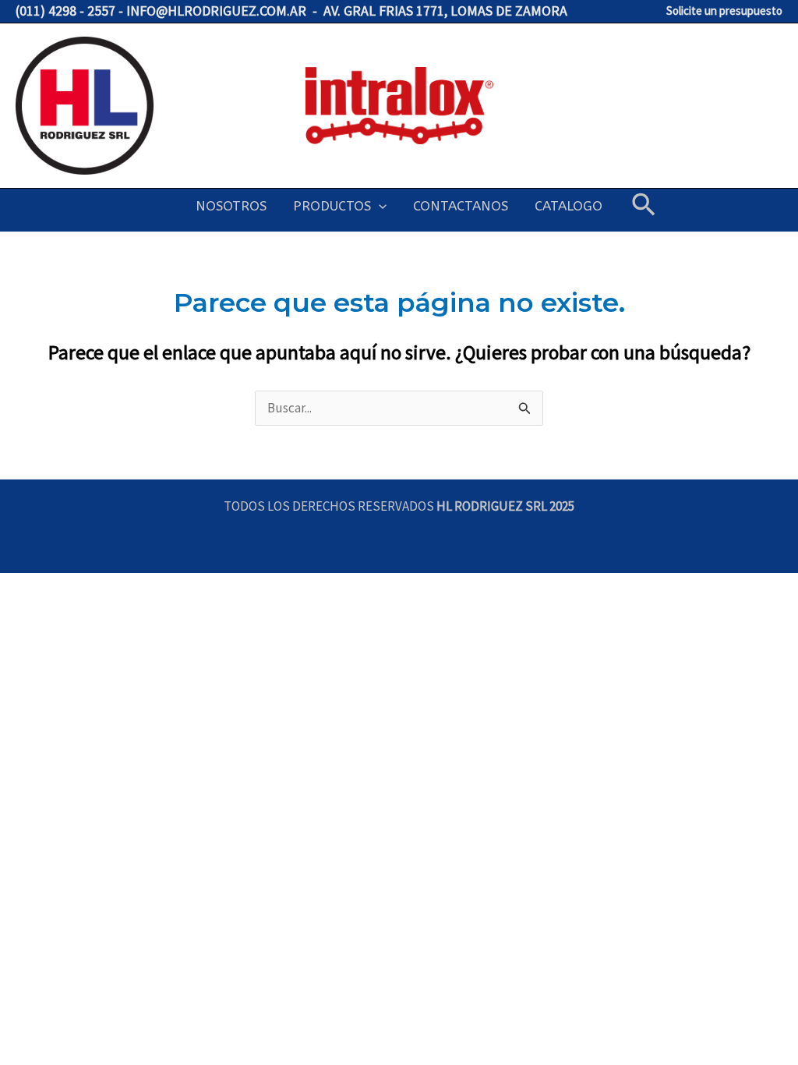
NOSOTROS (231, 206)
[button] (379, 206)
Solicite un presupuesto (724, 10)
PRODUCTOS (332, 206)
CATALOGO (568, 206)
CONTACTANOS (460, 206)
